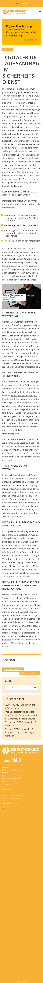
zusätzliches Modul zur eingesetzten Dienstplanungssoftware (21, 636)
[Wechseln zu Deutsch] (17, 3)
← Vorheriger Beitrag (13, 670)
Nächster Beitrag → (29, 673)
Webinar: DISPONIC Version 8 (19, 729)
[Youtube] (23, 3)
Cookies (5, 772)
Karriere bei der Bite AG (11, 778)
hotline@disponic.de (16, 795)
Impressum (6, 767)
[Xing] (26, 3)
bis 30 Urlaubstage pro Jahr (24, 395)
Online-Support (8, 775)
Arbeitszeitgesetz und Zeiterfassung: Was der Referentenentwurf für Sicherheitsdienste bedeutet (21, 715)
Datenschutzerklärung (10, 770)
